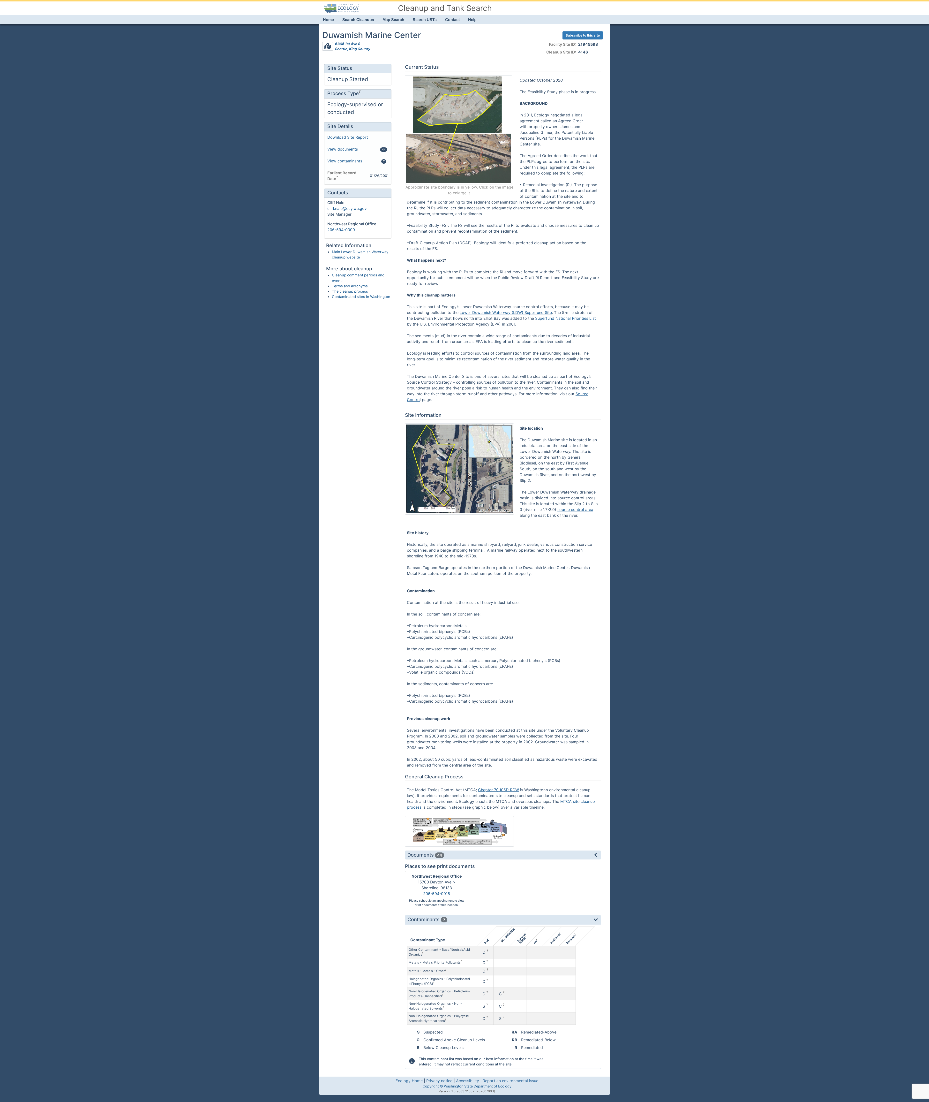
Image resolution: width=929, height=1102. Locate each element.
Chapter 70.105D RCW (498, 789)
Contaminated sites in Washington (361, 297)
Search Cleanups (358, 20)
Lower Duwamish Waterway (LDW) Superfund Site (506, 312)
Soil (486, 942)
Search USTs (425, 20)
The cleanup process (350, 291)
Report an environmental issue (510, 1080)
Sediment (555, 939)
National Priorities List (575, 318)
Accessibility (467, 1080)
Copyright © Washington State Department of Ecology (467, 1086)
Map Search (393, 20)
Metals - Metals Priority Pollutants (435, 962)
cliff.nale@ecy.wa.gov (347, 208)
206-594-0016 (436, 893)
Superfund (545, 318)
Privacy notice (439, 1080)
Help (472, 20)
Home (328, 20)
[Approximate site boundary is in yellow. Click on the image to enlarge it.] (458, 129)
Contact (452, 20)
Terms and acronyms (350, 286)
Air (535, 942)
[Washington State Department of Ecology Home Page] (341, 7)
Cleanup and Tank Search (445, 8)
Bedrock (570, 939)
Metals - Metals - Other (427, 971)
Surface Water (522, 938)
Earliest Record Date (341, 175)
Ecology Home (409, 1080)
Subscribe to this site (583, 35)
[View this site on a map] (327, 46)
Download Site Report (347, 137)
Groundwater (508, 935)
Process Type (343, 93)
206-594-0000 (341, 229)
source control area (575, 509)
